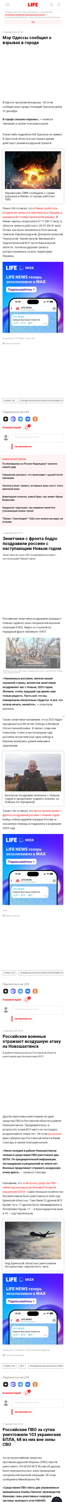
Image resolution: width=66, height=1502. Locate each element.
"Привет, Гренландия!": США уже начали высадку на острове (32, 520)
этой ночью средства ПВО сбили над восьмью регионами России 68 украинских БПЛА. (29, 1187)
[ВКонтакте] (28, 419)
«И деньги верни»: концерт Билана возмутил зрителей (28, 1482)
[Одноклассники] (35, 419)
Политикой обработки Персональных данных (25, 14)
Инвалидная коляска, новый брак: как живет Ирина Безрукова (32, 498)
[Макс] (13, 419)
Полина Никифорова (15, 1355)
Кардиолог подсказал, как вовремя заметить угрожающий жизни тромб (28, 509)
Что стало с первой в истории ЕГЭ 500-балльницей (31, 1440)
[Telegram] (20, 419)
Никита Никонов (13, 343)
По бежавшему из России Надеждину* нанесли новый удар (29, 465)
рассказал (54, 1134)
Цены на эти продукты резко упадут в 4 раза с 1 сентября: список (30, 1449)
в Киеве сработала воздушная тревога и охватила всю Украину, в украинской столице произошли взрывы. (32, 212)
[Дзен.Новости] (6, 419)
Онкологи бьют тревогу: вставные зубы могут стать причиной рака (32, 487)
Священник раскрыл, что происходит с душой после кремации (32, 476)
